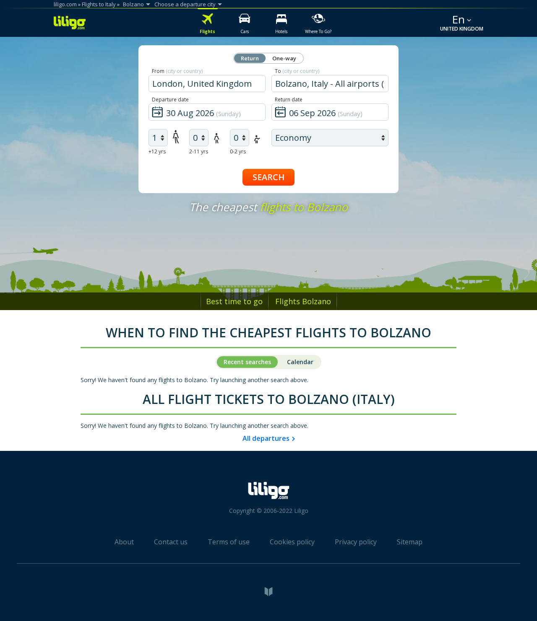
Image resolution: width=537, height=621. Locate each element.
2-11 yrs (198, 151)
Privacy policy (356, 541)
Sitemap (409, 541)
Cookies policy (292, 541)
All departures (265, 438)
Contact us (171, 541)
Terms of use (229, 541)
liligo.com (65, 4)
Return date (288, 99)
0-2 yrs (238, 151)
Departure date (170, 99)
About (124, 541)
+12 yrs (157, 151)
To (297, 71)
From (177, 71)
